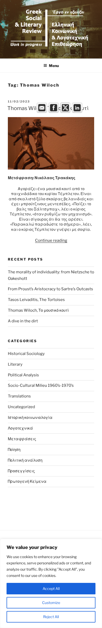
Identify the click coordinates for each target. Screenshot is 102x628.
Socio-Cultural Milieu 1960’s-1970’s (41, 385)
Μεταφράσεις (22, 439)
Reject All (51, 616)
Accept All (51, 588)
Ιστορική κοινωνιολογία (30, 417)
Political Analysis (23, 375)
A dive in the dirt (23, 321)
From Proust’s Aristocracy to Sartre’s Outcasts (50, 289)
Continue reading (51, 240)
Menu (54, 65)
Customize (51, 602)
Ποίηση (14, 449)
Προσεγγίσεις (21, 471)
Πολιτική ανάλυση (25, 460)
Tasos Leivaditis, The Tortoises (36, 299)
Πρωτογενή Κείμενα (27, 481)
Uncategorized (21, 406)
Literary (15, 364)
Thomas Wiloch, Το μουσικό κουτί (38, 310)
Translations (19, 396)
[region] (51, 583)
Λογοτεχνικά (20, 428)
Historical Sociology (26, 353)
